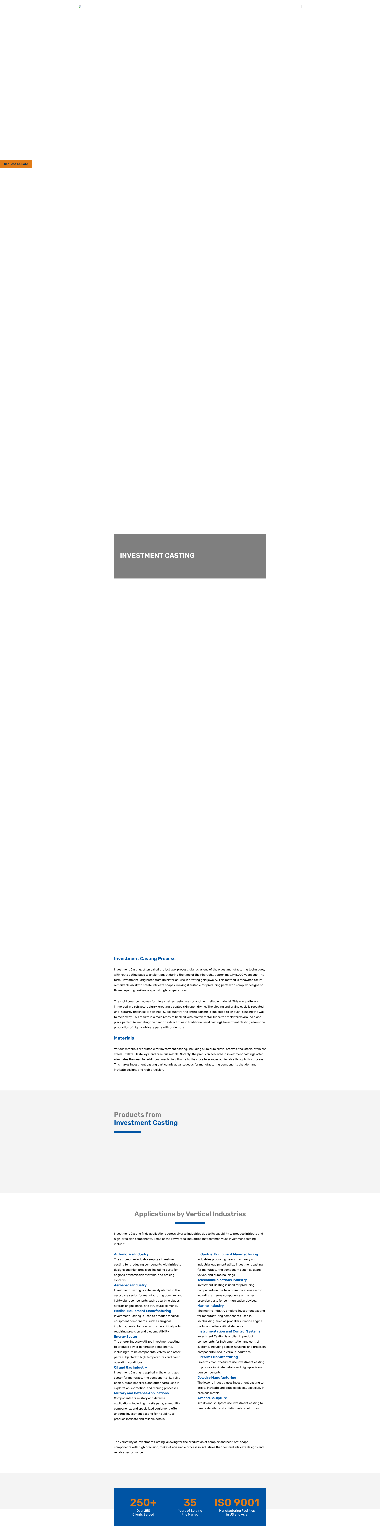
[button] (188, 1096)
